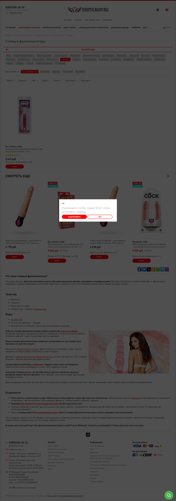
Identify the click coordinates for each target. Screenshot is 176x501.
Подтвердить (74, 217)
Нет (100, 217)
